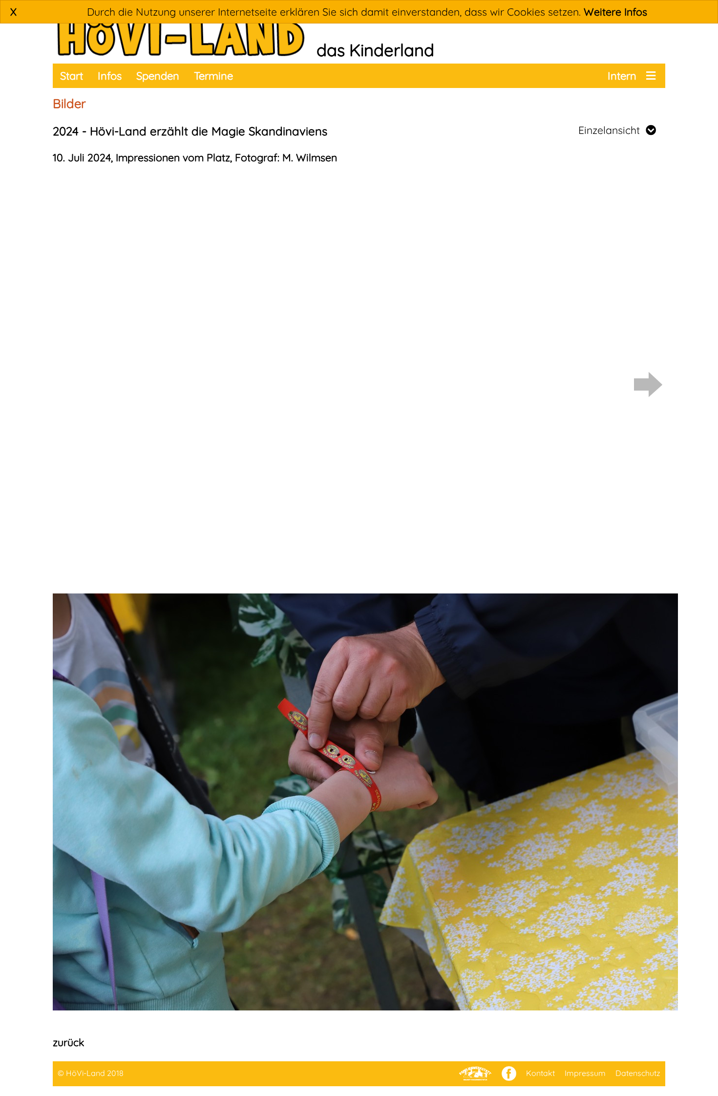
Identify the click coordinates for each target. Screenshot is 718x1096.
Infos (110, 76)
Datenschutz (637, 1073)
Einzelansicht (612, 130)
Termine (213, 76)
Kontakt (540, 1073)
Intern (622, 76)
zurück (68, 1042)
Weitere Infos (615, 11)
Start (71, 76)
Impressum (585, 1073)
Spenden (157, 76)
